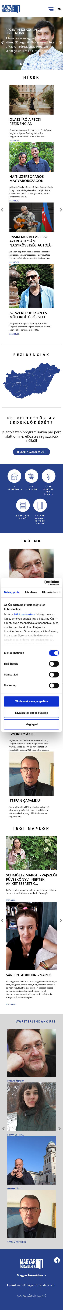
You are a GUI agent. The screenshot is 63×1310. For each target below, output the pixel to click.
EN (59, 9)
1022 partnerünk (24, 614)
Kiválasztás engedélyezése (31, 712)
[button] (2, 43)
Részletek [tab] (31, 592)
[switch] (54, 664)
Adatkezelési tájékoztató (31, 1295)
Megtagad (32, 724)
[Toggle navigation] (51, 9)
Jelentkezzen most (31, 452)
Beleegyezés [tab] (12, 592)
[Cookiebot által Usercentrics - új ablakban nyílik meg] (44, 582)
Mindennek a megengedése (31, 701)
